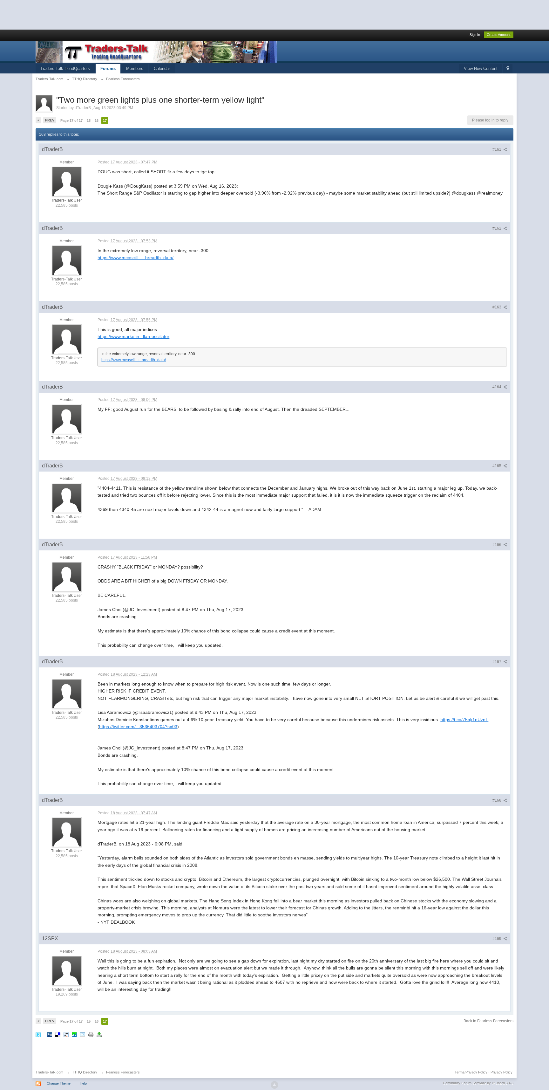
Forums (108, 68)
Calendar (162, 68)
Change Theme (59, 1083)
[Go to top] (274, 1085)
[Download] (99, 1034)
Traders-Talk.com (49, 1072)
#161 (497, 149)
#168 (497, 800)
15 (89, 120)
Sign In (475, 35)
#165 (497, 466)
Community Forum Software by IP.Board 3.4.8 (478, 1083)
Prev (49, 120)
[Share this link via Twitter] (38, 1034)
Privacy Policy (501, 1072)
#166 (497, 544)
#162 (497, 228)
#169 (497, 938)
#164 (497, 387)
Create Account (499, 35)
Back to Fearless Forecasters (488, 1021)
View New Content (481, 68)
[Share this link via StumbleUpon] (74, 1034)
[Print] (90, 1034)
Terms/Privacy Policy (471, 1072)
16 (96, 120)
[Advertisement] (115, 14)
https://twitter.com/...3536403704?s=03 (138, 726)
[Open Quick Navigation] (507, 68)
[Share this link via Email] (82, 1034)
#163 (497, 307)
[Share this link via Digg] (49, 1034)
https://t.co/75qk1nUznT (464, 719)
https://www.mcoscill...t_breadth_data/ (135, 257)
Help (83, 1083)
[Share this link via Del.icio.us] (57, 1034)
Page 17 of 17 (71, 120)
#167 (497, 661)
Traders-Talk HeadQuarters (65, 68)
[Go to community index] (156, 51)
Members (134, 68)
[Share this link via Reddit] (66, 1034)
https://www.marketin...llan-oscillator (133, 336)
